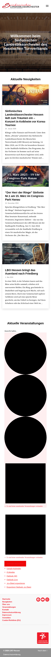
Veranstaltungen (9, 607)
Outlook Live (12, 580)
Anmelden (6, 618)
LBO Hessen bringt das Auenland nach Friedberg (21, 272)
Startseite (6, 599)
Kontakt (5, 610)
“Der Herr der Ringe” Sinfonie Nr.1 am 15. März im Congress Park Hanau (24, 196)
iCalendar (11, 572)
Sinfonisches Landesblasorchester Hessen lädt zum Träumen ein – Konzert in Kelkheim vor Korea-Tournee (25, 118)
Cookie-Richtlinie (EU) (11, 620)
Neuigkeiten (7, 602)
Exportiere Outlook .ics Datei (19, 587)
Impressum (7, 615)
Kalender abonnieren (15, 564)
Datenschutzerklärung (11, 612)
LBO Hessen (14, 651)
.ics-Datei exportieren (16, 583)
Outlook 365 (12, 576)
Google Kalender (14, 568)
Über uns (6, 604)
